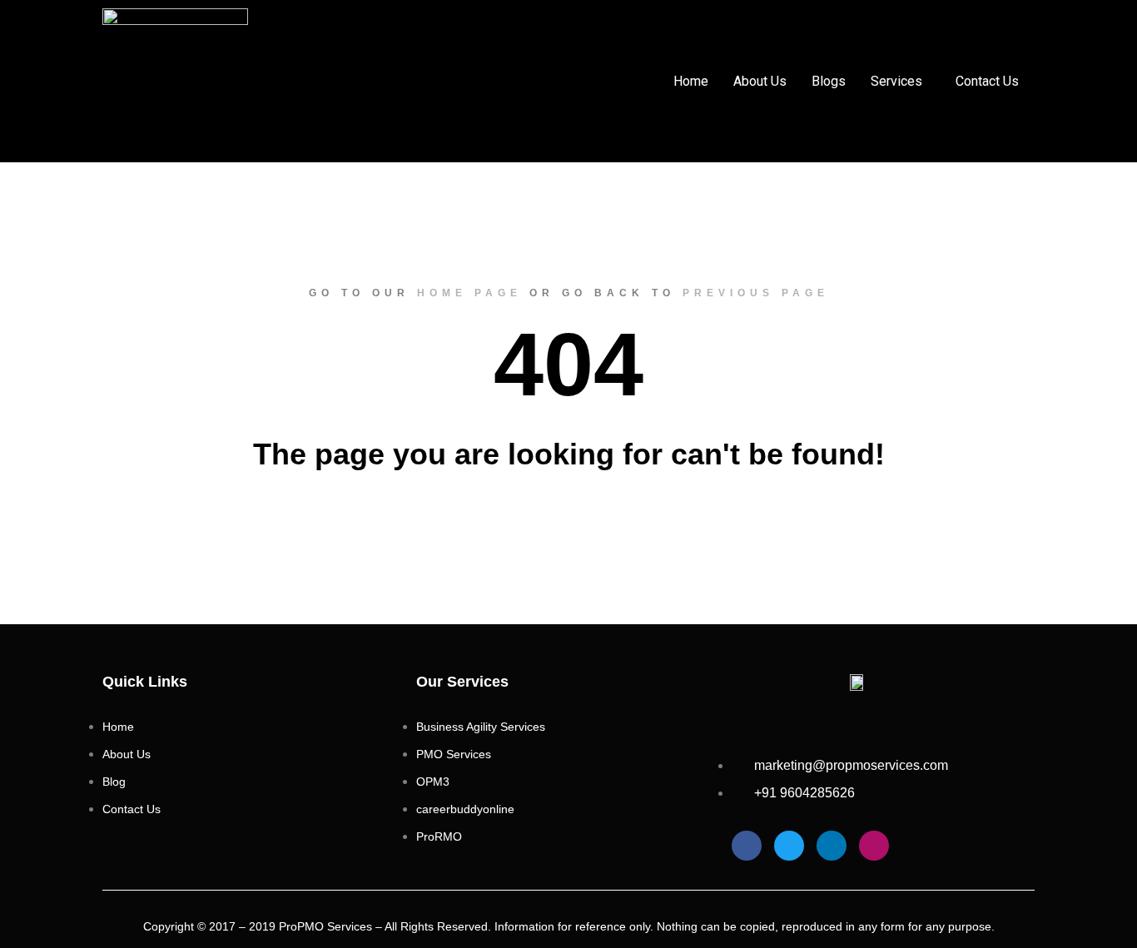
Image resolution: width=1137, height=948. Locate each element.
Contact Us (987, 81)
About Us (760, 81)
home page (469, 293)
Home (690, 81)
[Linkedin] (832, 846)
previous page (756, 293)
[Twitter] (789, 846)
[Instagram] (874, 846)
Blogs (829, 81)
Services (896, 81)
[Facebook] (747, 846)
